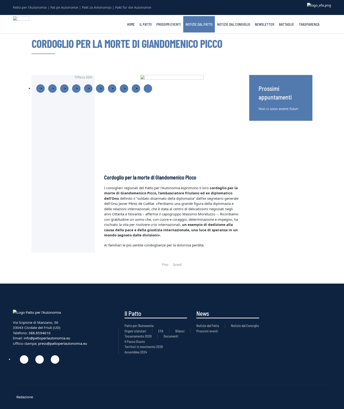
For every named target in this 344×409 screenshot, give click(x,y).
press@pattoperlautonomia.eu (62, 343)
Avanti (177, 264)
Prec (165, 264)
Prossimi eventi (168, 24)
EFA (160, 331)
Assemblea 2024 (135, 352)
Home (131, 24)
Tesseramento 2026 (138, 336)
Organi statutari (135, 331)
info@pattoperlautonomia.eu (47, 338)
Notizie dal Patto (199, 24)
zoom (172, 122)
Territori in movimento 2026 (143, 347)
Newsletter (264, 24)
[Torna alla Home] (21, 24)
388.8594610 (40, 333)
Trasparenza (309, 24)
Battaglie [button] (286, 24)
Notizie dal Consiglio (233, 24)
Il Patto (145, 24)
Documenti (171, 336)
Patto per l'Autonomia (139, 326)
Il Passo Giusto (134, 341)
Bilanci (180, 331)
